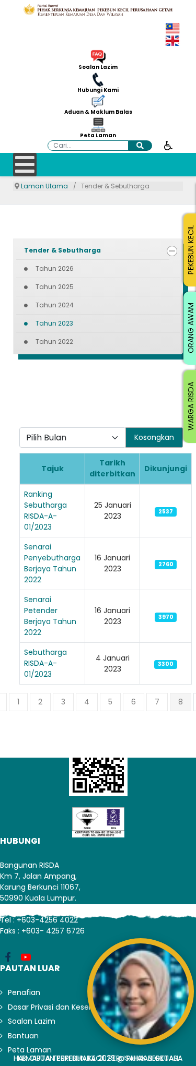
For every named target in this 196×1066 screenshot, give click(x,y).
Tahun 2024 (55, 305)
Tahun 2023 (54, 323)
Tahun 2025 (55, 286)
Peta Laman (98, 135)
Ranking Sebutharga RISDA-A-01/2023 (45, 510)
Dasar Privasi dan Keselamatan (64, 1007)
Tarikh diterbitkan (112, 468)
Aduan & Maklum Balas (98, 112)
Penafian (24, 992)
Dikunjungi (165, 468)
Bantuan (23, 1036)
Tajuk (52, 468)
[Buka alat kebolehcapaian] (168, 145)
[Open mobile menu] (25, 164)
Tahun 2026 (55, 268)
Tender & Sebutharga (62, 250)
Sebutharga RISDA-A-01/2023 (45, 663)
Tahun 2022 (54, 341)
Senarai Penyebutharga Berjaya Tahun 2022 (52, 563)
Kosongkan (154, 437)
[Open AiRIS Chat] (140, 991)
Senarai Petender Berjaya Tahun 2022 (50, 616)
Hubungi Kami (98, 90)
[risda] (98, 9)
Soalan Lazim (98, 67)
